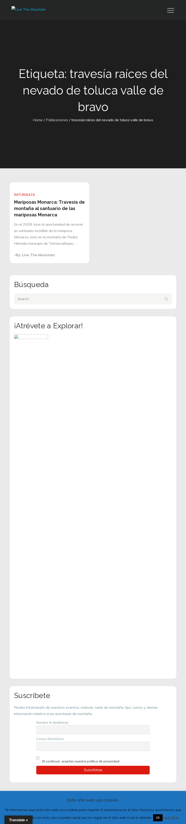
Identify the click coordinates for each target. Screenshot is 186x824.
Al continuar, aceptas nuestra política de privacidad (80, 761)
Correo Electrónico (50, 739)
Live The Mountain (38, 255)
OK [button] (158, 817)
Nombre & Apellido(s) (52, 722)
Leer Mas (171, 817)
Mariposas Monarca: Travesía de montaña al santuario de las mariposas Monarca (49, 208)
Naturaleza (24, 195)
